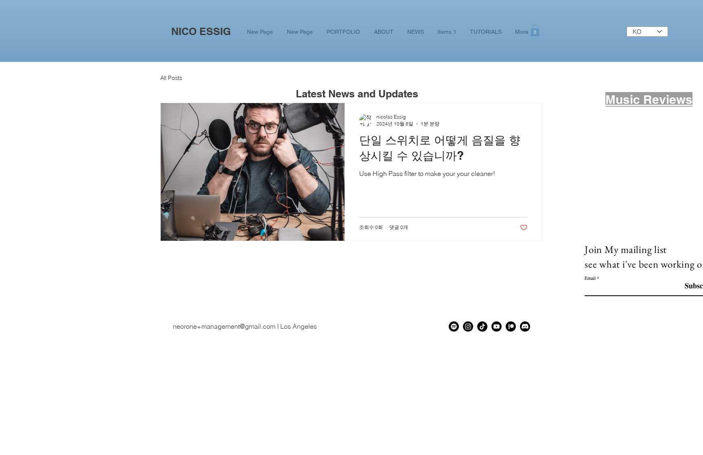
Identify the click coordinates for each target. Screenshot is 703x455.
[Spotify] (454, 326)
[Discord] (525, 326)
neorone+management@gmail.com (224, 326)
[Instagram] (468, 326)
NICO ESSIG (201, 31)
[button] (535, 30)
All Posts (171, 78)
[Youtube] (496, 326)
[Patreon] (511, 326)
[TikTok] (482, 326)
